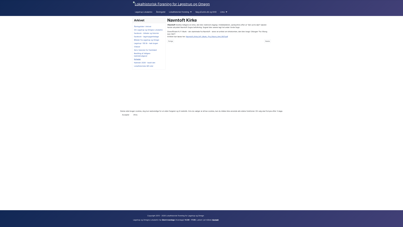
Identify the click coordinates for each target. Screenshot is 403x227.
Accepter (125, 115)
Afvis (135, 115)
